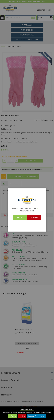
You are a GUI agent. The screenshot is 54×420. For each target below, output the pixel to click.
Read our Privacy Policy (36, 416)
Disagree (34, 217)
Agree (19, 217)
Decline (22, 416)
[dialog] (27, 210)
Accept (13, 416)
